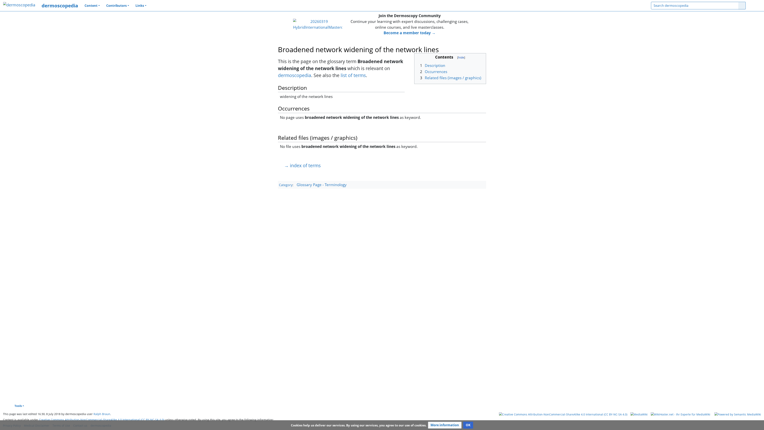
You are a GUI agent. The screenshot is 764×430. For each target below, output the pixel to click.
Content (91, 5)
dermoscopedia (60, 5)
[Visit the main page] (19, 5)
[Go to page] (742, 5)
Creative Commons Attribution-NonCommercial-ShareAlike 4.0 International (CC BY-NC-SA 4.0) (101, 420)
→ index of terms (302, 165)
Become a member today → (410, 32)
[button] (445, 425)
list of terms (353, 75)
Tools (18, 406)
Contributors (116, 5)
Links (139, 5)
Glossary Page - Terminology (322, 184)
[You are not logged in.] (755, 6)
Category (285, 185)
